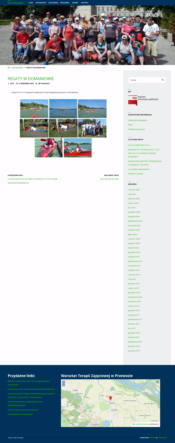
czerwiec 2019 (134, 274)
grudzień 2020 (134, 212)
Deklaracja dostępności (137, 120)
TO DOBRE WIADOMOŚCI (139, 169)
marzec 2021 (133, 203)
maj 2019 (132, 279)
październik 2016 (135, 342)
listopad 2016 (134, 337)
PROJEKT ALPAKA (135, 173)
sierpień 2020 (134, 230)
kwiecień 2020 (134, 243)
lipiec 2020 (132, 234)
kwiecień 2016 (134, 346)
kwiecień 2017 (134, 324)
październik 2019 (135, 261)
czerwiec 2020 (134, 239)
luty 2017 (132, 328)
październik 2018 (135, 297)
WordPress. (162, 438)
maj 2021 (132, 194)
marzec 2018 (133, 306)
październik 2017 (135, 319)
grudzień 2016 (134, 333)
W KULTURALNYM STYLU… (139, 145)
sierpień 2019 (134, 270)
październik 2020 (135, 221)
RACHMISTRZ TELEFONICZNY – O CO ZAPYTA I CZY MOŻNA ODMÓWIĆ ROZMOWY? (143, 153)
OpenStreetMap (141, 424)
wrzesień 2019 (134, 265)
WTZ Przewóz (16, 2)
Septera (152, 438)
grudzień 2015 (134, 350)
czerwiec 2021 (134, 189)
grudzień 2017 (134, 310)
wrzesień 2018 (134, 301)
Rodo (130, 124)
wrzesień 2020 (134, 225)
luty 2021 (132, 207)
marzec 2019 (133, 288)
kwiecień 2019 (134, 283)
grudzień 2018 (134, 292)
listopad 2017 (134, 315)
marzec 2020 (133, 248)
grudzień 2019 (134, 252)
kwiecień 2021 (134, 198)
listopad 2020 (134, 216)
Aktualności (17, 68)
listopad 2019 (134, 256)
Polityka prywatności (136, 129)
